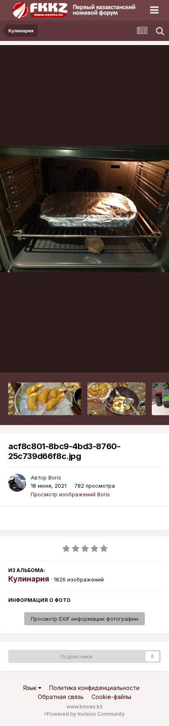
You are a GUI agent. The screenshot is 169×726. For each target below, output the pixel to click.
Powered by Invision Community (86, 714)
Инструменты (133, 358)
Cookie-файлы (111, 696)
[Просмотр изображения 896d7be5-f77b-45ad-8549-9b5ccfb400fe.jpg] (44, 398)
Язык (30, 687)
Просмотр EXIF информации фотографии (84, 618)
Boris (54, 477)
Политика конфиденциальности (94, 687)
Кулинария (28, 578)
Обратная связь (61, 696)
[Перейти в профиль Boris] (17, 483)
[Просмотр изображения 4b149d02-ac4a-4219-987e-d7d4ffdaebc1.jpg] (116, 398)
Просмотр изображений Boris (70, 494)
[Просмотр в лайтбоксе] (84, 209)
